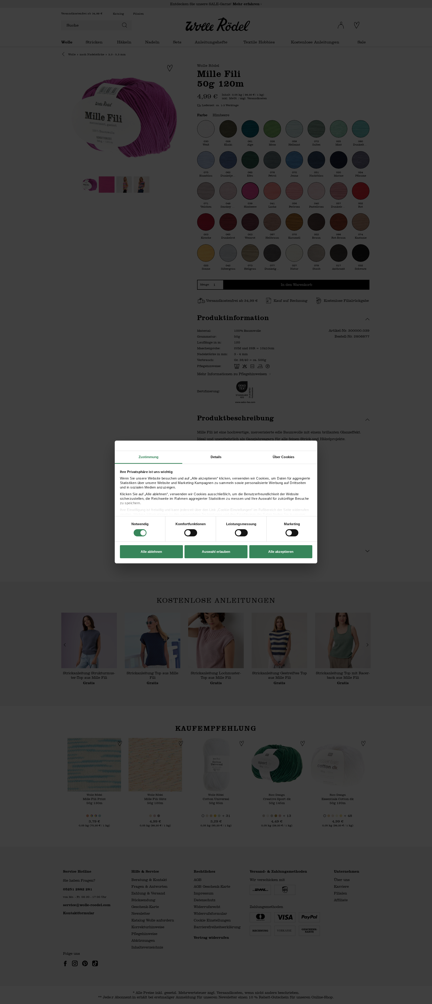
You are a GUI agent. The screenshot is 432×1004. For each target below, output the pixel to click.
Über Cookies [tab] (283, 457)
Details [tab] (216, 457)
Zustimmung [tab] (149, 457)
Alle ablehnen (151, 552)
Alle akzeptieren (280, 552)
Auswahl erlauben (216, 552)
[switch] (190, 532)
